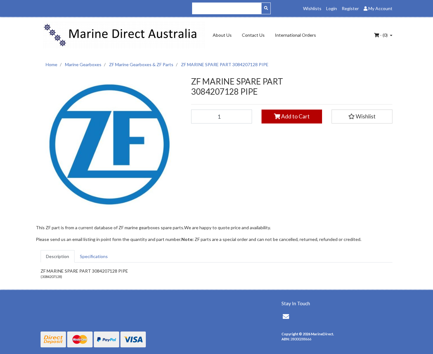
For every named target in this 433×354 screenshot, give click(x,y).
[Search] (266, 8)
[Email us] (286, 316)
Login (331, 8)
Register (350, 8)
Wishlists (312, 8)
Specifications (94, 256)
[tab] (57, 256)
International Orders (295, 35)
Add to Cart (295, 116)
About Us (222, 35)
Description (57, 256)
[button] (362, 116)
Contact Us (253, 35)
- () (384, 35)
